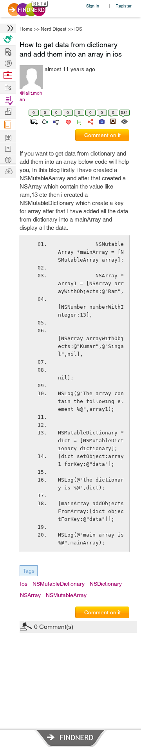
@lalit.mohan (31, 96)
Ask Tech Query (8, 159)
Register (124, 5)
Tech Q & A (8, 148)
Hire (8, 39)
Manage (8, 100)
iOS (78, 29)
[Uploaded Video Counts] (113, 121)
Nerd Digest (53, 29)
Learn (8, 125)
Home (26, 29)
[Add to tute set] (33, 121)
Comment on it (102, 135)
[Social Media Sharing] (90, 121)
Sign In (92, 5)
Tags (28, 571)
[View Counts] (124, 121)
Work (8, 75)
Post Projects (8, 51)
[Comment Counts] (78, 121)
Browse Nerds (8, 62)
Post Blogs (8, 171)
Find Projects (8, 87)
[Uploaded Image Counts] (101, 121)
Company (8, 112)
